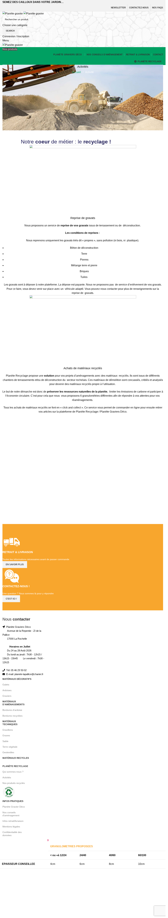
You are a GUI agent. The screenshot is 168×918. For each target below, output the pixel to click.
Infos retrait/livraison (12, 821)
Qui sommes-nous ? (12, 771)
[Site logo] (12, 13)
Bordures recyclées (12, 715)
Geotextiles (8, 752)
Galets (5, 684)
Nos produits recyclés (13, 783)
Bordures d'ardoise (12, 710)
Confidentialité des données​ (12, 833)
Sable (5, 741)
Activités (6, 777)
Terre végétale (9, 746)
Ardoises (6, 690)
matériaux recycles (15, 758)
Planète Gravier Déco (13, 806)
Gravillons (7, 730)
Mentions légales (11, 826)
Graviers (6, 696)
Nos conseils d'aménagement (10, 814)
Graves (6, 735)
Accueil (76, 72)
